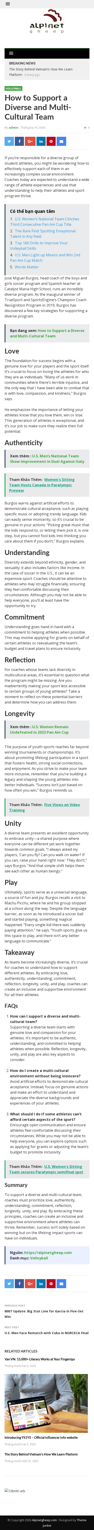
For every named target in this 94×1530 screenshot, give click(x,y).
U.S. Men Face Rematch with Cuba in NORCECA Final (47, 1333)
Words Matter (27, 266)
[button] (8, 4)
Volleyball (13, 88)
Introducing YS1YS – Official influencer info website (41, 1437)
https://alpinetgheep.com (48, 1252)
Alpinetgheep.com (44, 1520)
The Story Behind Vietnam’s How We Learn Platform (41, 1454)
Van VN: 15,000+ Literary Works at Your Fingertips (40, 1359)
